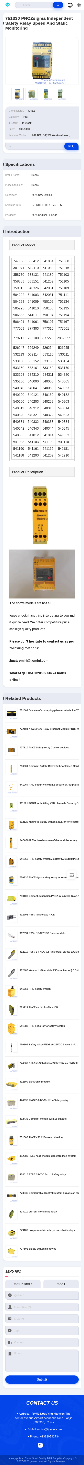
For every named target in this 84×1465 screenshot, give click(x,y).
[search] (58, 5)
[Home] (7, 5)
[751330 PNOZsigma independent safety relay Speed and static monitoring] (42, 60)
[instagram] (40, 1445)
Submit (42, 1379)
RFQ (71, 146)
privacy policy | (16, 1458)
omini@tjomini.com (45, 1429)
